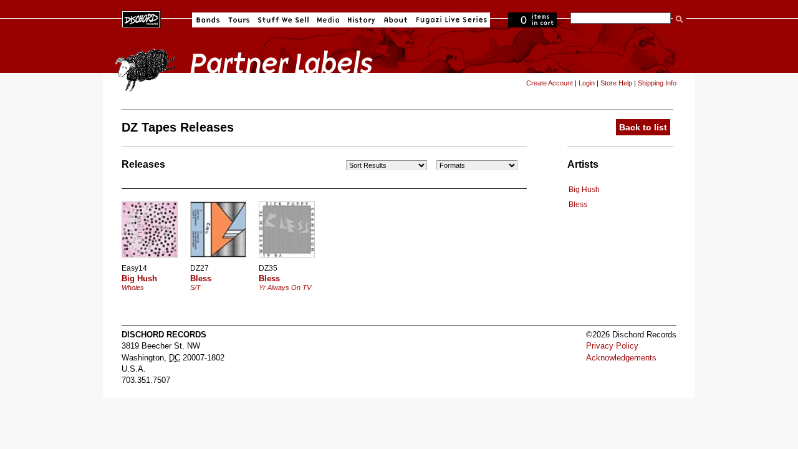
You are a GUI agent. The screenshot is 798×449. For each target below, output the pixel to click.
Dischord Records (141, 18)
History (361, 19)
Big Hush (584, 189)
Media (328, 19)
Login (587, 83)
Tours (238, 19)
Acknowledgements (621, 357)
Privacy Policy (612, 345)
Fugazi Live (450, 19)
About (395, 19)
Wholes (133, 287)
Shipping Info (657, 83)
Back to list (643, 127)
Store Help (616, 83)
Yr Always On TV (285, 287)
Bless (578, 204)
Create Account (549, 83)
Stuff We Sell (283, 19)
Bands (207, 19)
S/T (195, 287)
